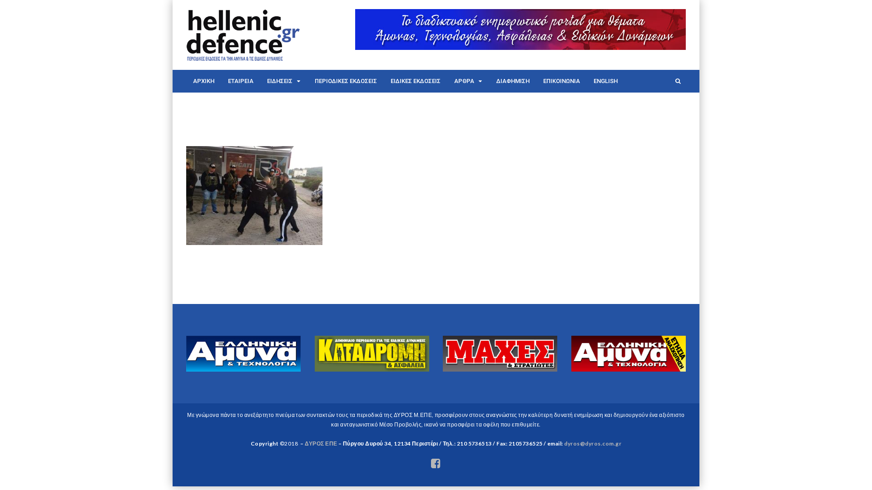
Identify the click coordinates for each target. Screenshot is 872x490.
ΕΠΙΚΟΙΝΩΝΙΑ (561, 81)
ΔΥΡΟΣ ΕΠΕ (321, 443)
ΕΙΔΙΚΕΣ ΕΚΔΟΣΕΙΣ (416, 81)
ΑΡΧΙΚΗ (203, 81)
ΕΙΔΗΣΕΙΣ (279, 81)
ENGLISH (606, 81)
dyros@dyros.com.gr (592, 443)
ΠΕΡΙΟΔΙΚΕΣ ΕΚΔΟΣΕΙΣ (346, 81)
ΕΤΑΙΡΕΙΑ (240, 81)
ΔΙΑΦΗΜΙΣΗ (513, 81)
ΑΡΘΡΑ (464, 81)
